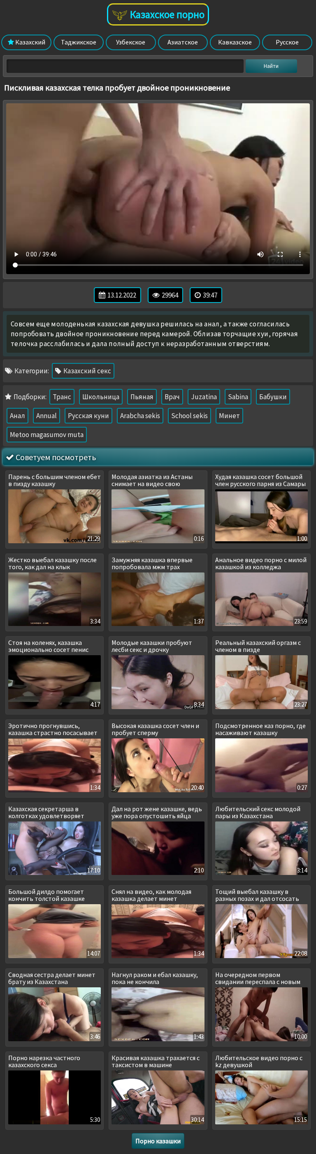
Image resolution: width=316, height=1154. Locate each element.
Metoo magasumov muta (47, 434)
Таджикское (78, 42)
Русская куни (88, 415)
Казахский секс (86, 370)
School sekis (189, 415)
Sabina (238, 396)
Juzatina (204, 396)
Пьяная (141, 396)
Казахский (29, 42)
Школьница (100, 396)
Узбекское (130, 42)
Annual (46, 415)
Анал (17, 415)
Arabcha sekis (140, 415)
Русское (287, 42)
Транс (62, 396)
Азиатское (182, 42)
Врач (172, 396)
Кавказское (235, 42)
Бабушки (273, 396)
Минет (229, 415)
